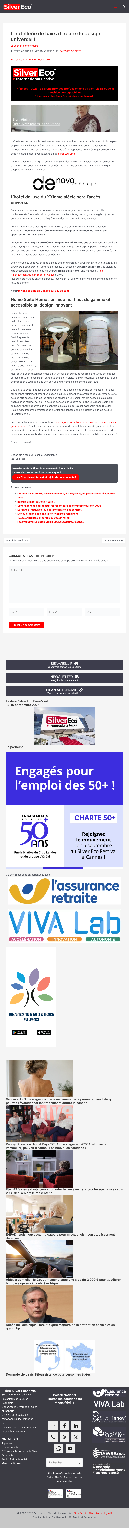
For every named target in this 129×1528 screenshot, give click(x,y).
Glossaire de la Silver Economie (19, 1427)
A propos (7, 1443)
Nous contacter (10, 1447)
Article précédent (17, 540)
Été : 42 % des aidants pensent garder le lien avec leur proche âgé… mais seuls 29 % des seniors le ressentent (64, 1191)
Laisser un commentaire (24, 45)
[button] (124, 7)
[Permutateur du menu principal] (115, 6)
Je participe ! (15, 747)
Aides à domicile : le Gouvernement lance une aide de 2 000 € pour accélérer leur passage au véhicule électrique (63, 1281)
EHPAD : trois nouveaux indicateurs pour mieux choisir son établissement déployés (60, 1236)
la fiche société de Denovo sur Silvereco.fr (43, 290)
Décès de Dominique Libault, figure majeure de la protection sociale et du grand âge (60, 1326)
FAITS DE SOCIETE (70, 51)
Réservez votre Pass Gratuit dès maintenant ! (64, 96)
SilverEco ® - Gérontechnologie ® (93, 1513)
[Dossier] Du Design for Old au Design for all (43, 517)
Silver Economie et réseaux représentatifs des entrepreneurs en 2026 (59, 505)
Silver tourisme (66, 153)
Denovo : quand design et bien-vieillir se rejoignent (47, 513)
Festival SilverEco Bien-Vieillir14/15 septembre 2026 (28, 703)
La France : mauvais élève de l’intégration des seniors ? (49, 509)
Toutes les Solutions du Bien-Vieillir (30, 59)
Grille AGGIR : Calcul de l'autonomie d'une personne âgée (17, 1419)
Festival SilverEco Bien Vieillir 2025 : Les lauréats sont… (50, 521)
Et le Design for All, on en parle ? (36, 501)
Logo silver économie (14, 1431)
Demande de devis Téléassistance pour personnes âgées (48, 1374)
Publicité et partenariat (14, 1459)
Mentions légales (11, 1463)
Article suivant (113, 540)
